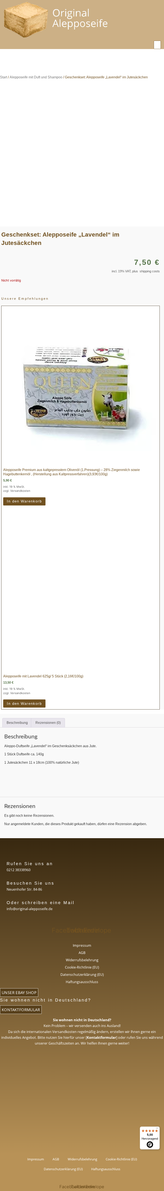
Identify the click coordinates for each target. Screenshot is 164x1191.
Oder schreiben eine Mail (41, 902)
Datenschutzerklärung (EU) (82, 974)
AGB (82, 952)
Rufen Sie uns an (30, 863)
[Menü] (157, 1129)
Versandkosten (20, 490)
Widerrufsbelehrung (82, 960)
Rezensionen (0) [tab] (48, 722)
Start (3, 77)
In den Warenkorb (24, 501)
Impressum (82, 945)
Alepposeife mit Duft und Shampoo (36, 77)
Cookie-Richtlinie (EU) (82, 967)
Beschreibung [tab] (17, 722)
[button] (157, 45)
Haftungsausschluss (82, 981)
